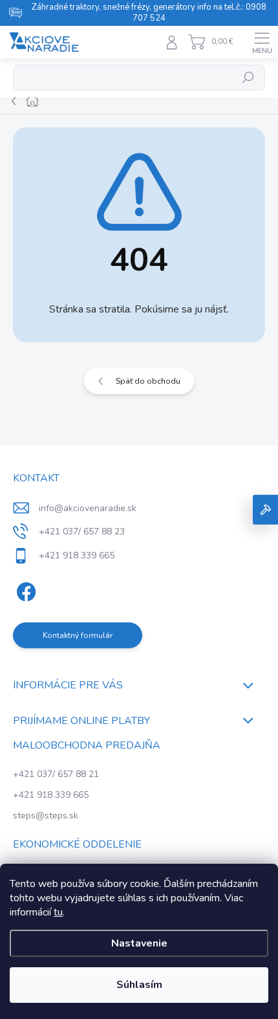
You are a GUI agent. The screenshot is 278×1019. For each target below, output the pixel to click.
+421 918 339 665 (51, 795)
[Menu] (262, 42)
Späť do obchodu (148, 381)
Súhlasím (139, 985)
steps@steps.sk (45, 815)
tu (58, 912)
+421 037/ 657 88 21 (56, 774)
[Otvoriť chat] (265, 509)
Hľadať (248, 77)
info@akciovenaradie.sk (87, 508)
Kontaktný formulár (77, 635)
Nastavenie (139, 943)
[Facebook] (24, 589)
